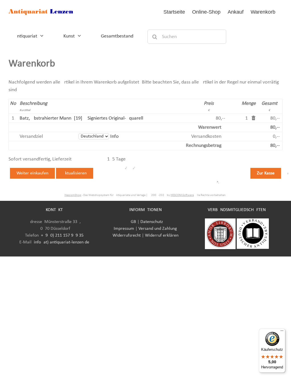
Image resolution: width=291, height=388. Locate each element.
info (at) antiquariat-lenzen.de (61, 242)
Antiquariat (25, 36)
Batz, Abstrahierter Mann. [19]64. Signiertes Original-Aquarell (81, 118)
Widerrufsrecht (127, 235)
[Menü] (281, 332)
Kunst (69, 36)
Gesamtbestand (117, 36)
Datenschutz (151, 222)
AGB (132, 222)
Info (114, 136)
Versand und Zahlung (157, 228)
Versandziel (31, 136)
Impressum (124, 228)
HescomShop (73, 195)
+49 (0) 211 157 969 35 (62, 235)
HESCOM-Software (182, 195)
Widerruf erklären (161, 235)
